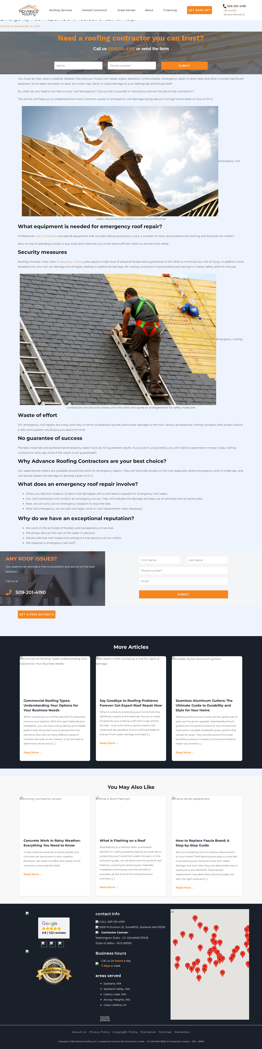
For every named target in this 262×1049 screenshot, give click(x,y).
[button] (54, 928)
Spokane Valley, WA (117, 989)
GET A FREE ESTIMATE (36, 614)
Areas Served (126, 10)
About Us (79, 1032)
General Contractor (94, 10)
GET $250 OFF (199, 10)
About (149, 10)
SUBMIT (185, 65)
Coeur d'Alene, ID (115, 1005)
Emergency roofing (70, 261)
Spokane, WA (112, 983)
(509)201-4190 (121, 48)
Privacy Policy (99, 1032)
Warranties (182, 1032)
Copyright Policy (125, 1032)
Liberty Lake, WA (115, 994)
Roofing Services (60, 10)
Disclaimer (148, 1032)
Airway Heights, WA (117, 999)
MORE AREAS (105, 1018)
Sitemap (165, 1032)
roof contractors (46, 236)
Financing (170, 10)
